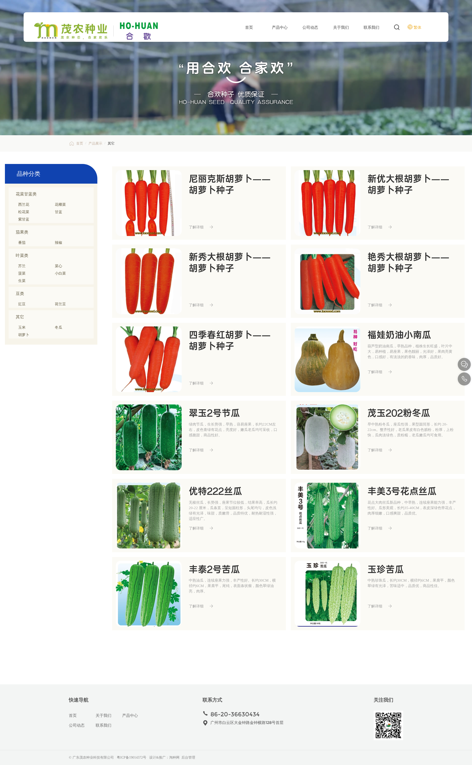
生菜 (22, 281)
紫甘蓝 (23, 219)
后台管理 (188, 757)
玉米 (22, 327)
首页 (249, 27)
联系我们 (371, 27)
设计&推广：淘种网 (164, 757)
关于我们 (341, 27)
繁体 (417, 27)
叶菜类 (53, 256)
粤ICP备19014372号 (131, 757)
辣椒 (58, 243)
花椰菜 (60, 204)
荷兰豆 (60, 304)
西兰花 (23, 204)
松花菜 (23, 212)
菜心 (58, 266)
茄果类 (53, 232)
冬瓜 (58, 327)
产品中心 (280, 27)
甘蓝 (58, 212)
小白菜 (60, 273)
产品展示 (95, 143)
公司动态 (310, 27)
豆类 (53, 294)
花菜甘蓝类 (53, 194)
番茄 (22, 243)
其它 (53, 317)
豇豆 (22, 304)
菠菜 (22, 273)
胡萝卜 (23, 335)
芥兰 (22, 266)
